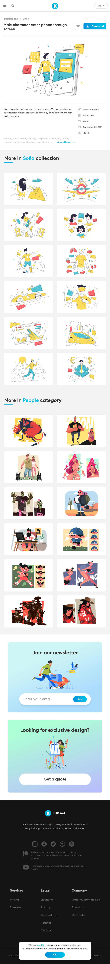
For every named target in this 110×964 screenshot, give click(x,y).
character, (55, 139)
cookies (41, 945)
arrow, (23, 139)
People (31, 400)
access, (8, 139)
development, (34, 142)
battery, (32, 139)
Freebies (15, 907)
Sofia (26, 19)
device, (46, 142)
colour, (65, 139)
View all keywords (66, 142)
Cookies (46, 930)
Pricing (14, 899)
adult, (16, 139)
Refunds (46, 923)
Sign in (101, 6)
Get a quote (55, 779)
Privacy (46, 907)
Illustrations (11, 19)
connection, (10, 142)
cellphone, (43, 139)
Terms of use (49, 915)
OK (55, 955)
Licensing (47, 899)
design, (21, 142)
